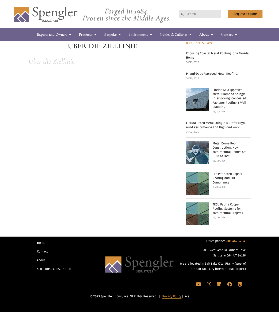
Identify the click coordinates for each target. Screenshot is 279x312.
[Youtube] (199, 284)
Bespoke (110, 34)
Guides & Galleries (173, 34)
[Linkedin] (219, 284)
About (204, 34)
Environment (138, 34)
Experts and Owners (52, 34)
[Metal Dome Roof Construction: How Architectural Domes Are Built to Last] (197, 152)
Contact (227, 34)
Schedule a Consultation (54, 269)
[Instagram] (209, 284)
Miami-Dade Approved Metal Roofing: (212, 74)
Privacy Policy (171, 296)
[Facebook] (230, 284)
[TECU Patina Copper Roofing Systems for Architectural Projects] (197, 213)
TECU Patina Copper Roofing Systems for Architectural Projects (228, 209)
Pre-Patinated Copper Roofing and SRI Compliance (227, 178)
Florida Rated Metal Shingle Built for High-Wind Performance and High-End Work (216, 125)
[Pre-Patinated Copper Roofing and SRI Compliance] (197, 183)
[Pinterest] (240, 284)
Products (85, 34)
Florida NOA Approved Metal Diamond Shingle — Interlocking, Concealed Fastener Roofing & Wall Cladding (231, 98)
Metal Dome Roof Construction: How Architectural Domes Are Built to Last (229, 150)
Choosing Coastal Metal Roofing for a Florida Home (217, 56)
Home (41, 243)
